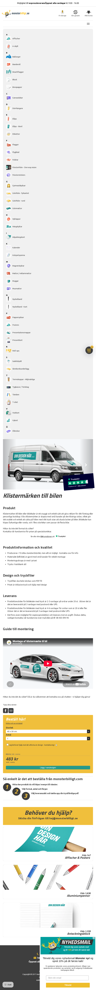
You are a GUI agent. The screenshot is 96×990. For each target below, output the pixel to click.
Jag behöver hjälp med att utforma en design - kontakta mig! (32, 745)
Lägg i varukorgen (48, 767)
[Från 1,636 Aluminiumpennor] (48, 877)
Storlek (9, 728)
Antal (8, 735)
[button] (9, 464)
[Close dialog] (93, 938)
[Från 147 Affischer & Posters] (48, 839)
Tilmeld (67, 985)
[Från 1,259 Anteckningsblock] (48, 915)
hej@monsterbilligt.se (63, 818)
